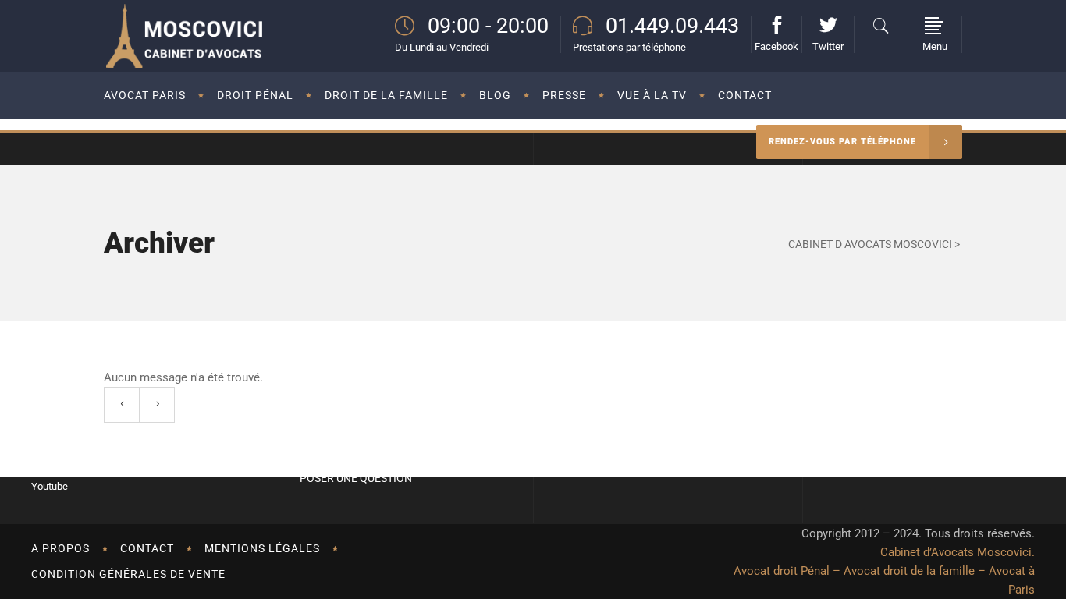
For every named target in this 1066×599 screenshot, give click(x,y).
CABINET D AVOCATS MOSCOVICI (870, 244)
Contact (147, 548)
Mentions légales (262, 548)
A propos (60, 548)
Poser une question (356, 478)
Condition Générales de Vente (128, 574)
